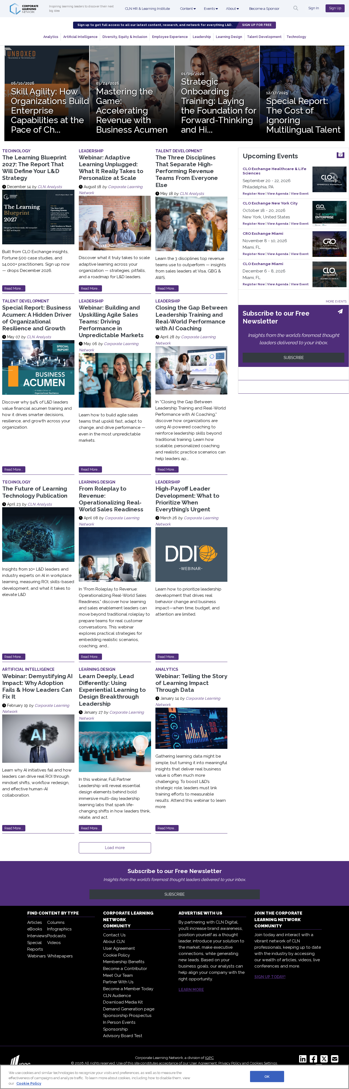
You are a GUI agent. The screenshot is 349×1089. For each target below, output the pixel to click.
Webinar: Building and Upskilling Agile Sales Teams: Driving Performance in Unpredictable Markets (111, 321)
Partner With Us (118, 982)
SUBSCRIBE (294, 357)
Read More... (13, 288)
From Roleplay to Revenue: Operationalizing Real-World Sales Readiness (111, 499)
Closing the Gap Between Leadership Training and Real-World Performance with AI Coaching (191, 318)
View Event (300, 193)
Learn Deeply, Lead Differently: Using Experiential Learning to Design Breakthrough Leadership (112, 690)
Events (210, 9)
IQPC (209, 1057)
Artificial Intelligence (80, 37)
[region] (174, 1077)
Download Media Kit (123, 1002)
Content (187, 9)
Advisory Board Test (122, 1035)
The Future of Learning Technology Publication (34, 492)
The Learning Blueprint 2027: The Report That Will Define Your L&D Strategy (34, 168)
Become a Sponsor (264, 9)
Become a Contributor (125, 968)
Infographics (59, 929)
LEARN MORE (191, 989)
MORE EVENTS (336, 301)
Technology (296, 37)
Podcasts (56, 935)
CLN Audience (117, 995)
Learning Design (229, 37)
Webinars (36, 956)
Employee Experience (170, 37)
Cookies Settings (263, 1063)
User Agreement (119, 948)
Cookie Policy (116, 955)
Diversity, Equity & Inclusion (125, 37)
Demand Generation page (128, 1009)
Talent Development (264, 37)
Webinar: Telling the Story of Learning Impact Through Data (191, 683)
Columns (56, 922)
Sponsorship (115, 1029)
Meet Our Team (118, 975)
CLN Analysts (50, 187)
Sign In (313, 8)
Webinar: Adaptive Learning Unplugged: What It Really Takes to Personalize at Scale (111, 168)
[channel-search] (296, 8)
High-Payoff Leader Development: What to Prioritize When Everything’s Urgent (187, 499)
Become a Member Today (128, 988)
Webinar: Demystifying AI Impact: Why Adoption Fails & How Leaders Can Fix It (37, 686)
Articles (34, 922)
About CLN (114, 941)
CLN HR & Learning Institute (147, 9)
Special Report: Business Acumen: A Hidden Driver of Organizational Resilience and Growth (36, 318)
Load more (115, 847)
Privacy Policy (229, 1063)
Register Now (254, 193)
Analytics (50, 37)
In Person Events (119, 1022)
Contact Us (114, 935)
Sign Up (335, 8)
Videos (54, 942)
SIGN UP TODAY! (269, 977)
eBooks (34, 929)
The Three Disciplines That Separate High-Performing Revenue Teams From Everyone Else (186, 171)
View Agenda (277, 193)
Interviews (37, 935)
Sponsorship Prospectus (127, 1015)
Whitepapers (60, 956)
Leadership (202, 37)
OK (266, 1076)
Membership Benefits (124, 961)
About (231, 9)
